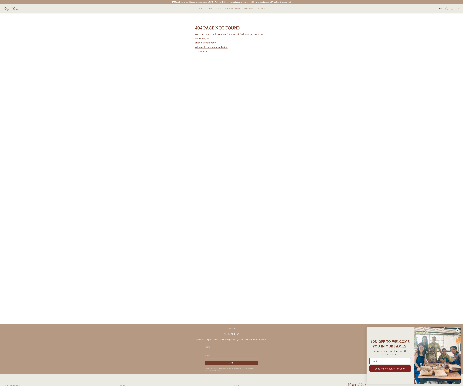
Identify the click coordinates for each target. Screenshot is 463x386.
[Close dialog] (457, 330)
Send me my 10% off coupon (390, 368)
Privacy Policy (246, 368)
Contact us (201, 51)
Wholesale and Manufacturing (211, 47)
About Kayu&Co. (203, 38)
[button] (209, 9)
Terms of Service (210, 370)
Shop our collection (205, 42)
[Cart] (457, 9)
